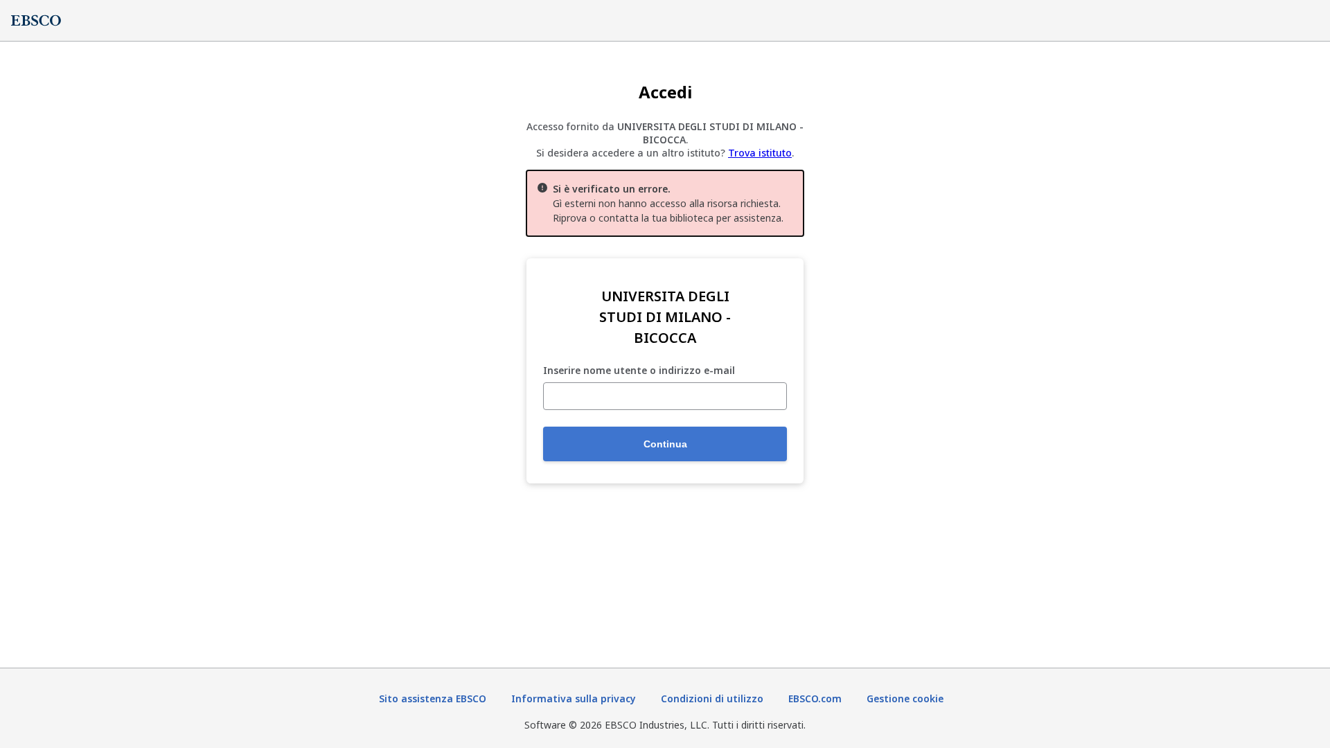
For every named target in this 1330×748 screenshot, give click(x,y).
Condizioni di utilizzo (712, 698)
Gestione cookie (905, 698)
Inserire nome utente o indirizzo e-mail (639, 371)
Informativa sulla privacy (573, 698)
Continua (665, 443)
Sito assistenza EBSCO (432, 698)
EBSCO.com (815, 698)
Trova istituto (760, 152)
